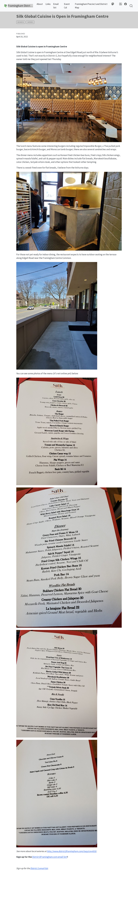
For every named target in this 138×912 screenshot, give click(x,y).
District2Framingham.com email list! (49, 856)
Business (21, 22)
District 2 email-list (39, 868)
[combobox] (131, 6)
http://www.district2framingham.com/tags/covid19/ (71, 851)
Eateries (30, 22)
